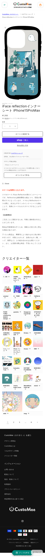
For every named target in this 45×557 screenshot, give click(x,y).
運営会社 (7, 494)
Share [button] (7, 183)
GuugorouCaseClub (27, 312)
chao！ (26, 296)
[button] (4, 5)
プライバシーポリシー (12, 489)
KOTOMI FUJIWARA (27, 369)
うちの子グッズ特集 (11, 451)
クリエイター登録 (10, 456)
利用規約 (7, 484)
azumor (6, 296)
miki (4, 413)
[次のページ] (37, 422)
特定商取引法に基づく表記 (13, 499)
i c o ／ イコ (6, 349)
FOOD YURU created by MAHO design (7, 315)
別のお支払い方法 (22, 145)
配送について (9, 474)
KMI (35, 349)
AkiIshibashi (27, 277)
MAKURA (6, 385)
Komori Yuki (5, 369)
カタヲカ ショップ (27, 14)
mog (25, 413)
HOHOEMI (37, 333)
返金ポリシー (34, 539)
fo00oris (37, 296)
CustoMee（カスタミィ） (10, 14)
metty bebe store (17, 386)
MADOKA (37, 368)
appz (36, 277)
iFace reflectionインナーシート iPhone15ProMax (18, 17)
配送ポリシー (34, 542)
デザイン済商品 (10, 441)
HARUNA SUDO (6, 333)
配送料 (6, 118)
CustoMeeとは (9, 446)
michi (36, 385)
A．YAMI (17, 296)
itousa (26, 349)
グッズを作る (24, 553)
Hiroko (26, 333)
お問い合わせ (9, 469)
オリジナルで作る (22, 175)
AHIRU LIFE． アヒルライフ (17, 278)
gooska (16, 312)
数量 (3, 122)
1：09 (5, 277)
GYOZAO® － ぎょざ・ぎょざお (37, 313)
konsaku (16, 368)
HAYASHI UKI (17, 333)
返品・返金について (11, 479)
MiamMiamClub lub (27, 386)
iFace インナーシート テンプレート (17, 351)
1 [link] (7, 422)
